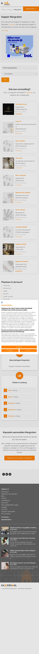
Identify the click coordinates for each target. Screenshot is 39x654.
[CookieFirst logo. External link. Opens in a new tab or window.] (2, 302)
